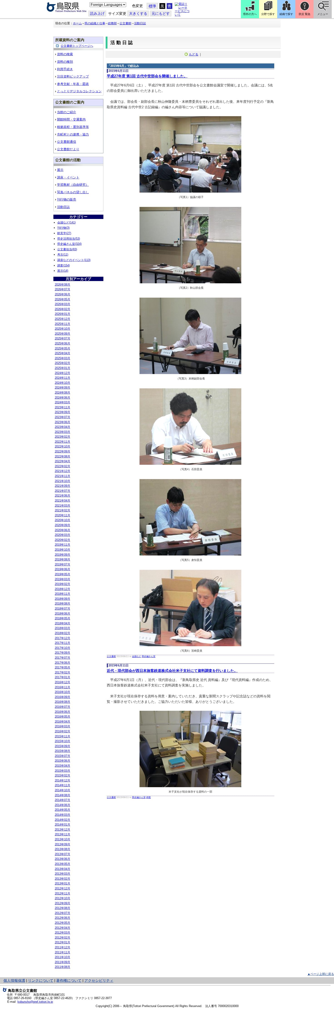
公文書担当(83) (67, 249)
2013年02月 (62, 878)
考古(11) (62, 254)
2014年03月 (62, 815)
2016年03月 (62, 726)
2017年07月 (62, 657)
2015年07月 (62, 756)
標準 (152, 6)
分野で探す (268, 14)
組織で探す (286, 14)
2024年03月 (62, 402)
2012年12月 (62, 888)
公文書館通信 (66, 141)
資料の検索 (65, 54)
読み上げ (97, 13)
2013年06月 (62, 859)
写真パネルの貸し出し (73, 192)
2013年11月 (62, 834)
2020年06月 (62, 530)
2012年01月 (62, 942)
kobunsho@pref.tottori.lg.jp (35, 1001)
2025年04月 (62, 353)
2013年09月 (62, 844)
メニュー (322, 14)
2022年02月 (62, 466)
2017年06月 (62, 662)
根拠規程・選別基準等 (73, 127)
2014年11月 (62, 785)
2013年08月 (62, 849)
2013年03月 (62, 873)
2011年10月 (62, 957)
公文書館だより (68, 149)
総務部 (112, 23)
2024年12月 (62, 373)
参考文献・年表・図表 (73, 84)
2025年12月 (62, 319)
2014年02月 (62, 820)
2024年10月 (62, 382)
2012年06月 (62, 918)
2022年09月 (62, 451)
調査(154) (63, 265)
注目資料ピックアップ (73, 76)
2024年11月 (62, 377)
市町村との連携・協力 (73, 134)
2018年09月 (62, 598)
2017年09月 (62, 652)
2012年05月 (62, 923)
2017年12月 (62, 638)
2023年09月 (62, 412)
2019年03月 (62, 579)
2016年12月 (62, 682)
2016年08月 (62, 701)
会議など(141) (66, 222)
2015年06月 (62, 760)
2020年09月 (62, 525)
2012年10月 (62, 898)
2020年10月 (62, 520)
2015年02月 (62, 775)
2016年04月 (62, 721)
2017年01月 (62, 677)
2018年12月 (62, 589)
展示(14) (62, 270)
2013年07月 (62, 854)
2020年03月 (62, 535)
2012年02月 (62, 937)
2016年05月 (62, 716)
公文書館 (125, 23)
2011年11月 (62, 952)
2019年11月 (62, 544)
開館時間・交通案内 (71, 119)
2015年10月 (62, 741)
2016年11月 (62, 687)
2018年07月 (62, 608)
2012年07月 (62, 913)
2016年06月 (62, 712)
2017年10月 (62, 648)
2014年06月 (62, 805)
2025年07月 (62, 338)
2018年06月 (62, 613)
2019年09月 (62, 554)
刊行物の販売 (66, 199)
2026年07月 (62, 289)
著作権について (69, 980)
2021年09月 (62, 485)
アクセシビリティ (98, 980)
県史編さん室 (148, 656)
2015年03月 (62, 770)
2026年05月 (62, 299)
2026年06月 (62, 294)
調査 (148, 797)
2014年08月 (62, 795)
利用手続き (65, 69)
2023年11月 (62, 407)
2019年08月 (62, 559)
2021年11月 (62, 476)
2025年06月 (62, 343)
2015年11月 (62, 736)
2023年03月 (62, 432)
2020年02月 (62, 540)
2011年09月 (62, 962)
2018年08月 (62, 603)
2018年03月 (62, 628)
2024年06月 (62, 397)
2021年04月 (62, 500)
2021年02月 (62, 510)
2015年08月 (62, 751)
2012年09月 (62, 903)
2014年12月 (62, 780)
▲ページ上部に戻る (320, 974)
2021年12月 (62, 471)
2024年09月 (62, 387)
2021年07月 (62, 490)
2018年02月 (62, 633)
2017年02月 (62, 672)
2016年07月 (62, 707)
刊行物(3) (63, 227)
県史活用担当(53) (68, 238)
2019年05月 (62, 574)
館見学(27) (64, 233)
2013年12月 (62, 829)
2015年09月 (62, 746)
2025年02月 (62, 363)
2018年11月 (62, 593)
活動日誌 (140, 23)
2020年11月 (62, 515)
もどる (193, 54)
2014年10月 (62, 790)
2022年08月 (62, 456)
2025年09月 (62, 333)
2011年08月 (62, 967)
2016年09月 (62, 697)
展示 (60, 170)
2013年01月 (62, 883)
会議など (136, 656)
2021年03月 (62, 505)
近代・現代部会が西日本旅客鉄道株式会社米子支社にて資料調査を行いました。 (172, 671)
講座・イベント (68, 177)
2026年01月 (62, 314)
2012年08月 (62, 908)
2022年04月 (62, 461)
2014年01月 (62, 824)
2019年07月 (62, 564)
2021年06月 (62, 495)
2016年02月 (62, 731)
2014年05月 (62, 810)
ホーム (77, 23)
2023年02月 (62, 436)
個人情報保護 (14, 980)
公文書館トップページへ (77, 46)
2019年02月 (62, 584)
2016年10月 (62, 692)
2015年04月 (62, 765)
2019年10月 (62, 549)
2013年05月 (62, 864)
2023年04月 (62, 427)
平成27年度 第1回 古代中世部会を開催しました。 (147, 76)
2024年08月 (62, 392)
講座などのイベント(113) (73, 260)
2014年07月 (62, 800)
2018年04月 (62, 623)
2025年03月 (62, 358)
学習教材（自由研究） (73, 184)
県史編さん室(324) (69, 244)
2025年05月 (62, 348)
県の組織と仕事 (95, 23)
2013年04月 (62, 869)
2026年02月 (62, 309)
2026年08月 (62, 284)
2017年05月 (62, 667)
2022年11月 (62, 441)
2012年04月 (62, 928)
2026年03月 (62, 304)
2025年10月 (62, 328)
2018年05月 (62, 618)
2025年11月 (62, 324)
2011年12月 (62, 947)
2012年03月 (62, 932)
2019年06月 (62, 569)
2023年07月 (62, 417)
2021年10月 (62, 481)
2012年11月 (62, 893)
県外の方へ (250, 14)
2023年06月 (62, 422)
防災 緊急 (304, 14)
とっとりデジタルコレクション (79, 91)
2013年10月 (62, 839)
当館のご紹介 (66, 112)
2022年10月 (62, 446)
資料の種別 (65, 61)
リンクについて (40, 980)
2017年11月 (62, 643)
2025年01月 (62, 368)
